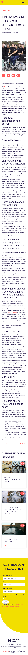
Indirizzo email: (7, 575)
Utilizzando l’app (12, 312)
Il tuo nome (6, 582)
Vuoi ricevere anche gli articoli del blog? (13, 595)
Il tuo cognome (7, 588)
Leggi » (6, 486)
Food (16, 32)
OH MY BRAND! (6, 651)
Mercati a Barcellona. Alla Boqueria (12, 480)
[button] (22, 2)
